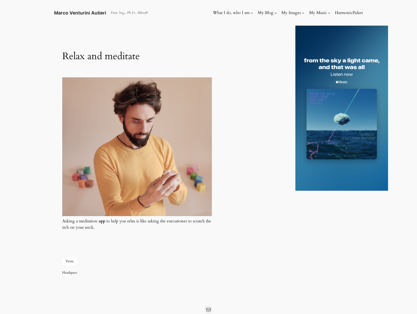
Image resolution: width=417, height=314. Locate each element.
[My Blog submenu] (275, 13)
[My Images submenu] (303, 13)
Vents (70, 261)
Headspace (69, 272)
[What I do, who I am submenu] (251, 13)
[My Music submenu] (329, 13)
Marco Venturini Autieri (80, 13)
